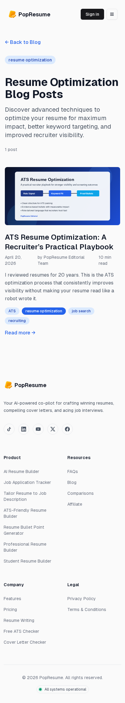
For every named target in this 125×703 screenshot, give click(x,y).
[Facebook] (67, 429)
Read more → (20, 333)
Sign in (92, 14)
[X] (52, 429)
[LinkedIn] (23, 429)
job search (81, 311)
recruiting (17, 321)
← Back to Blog (23, 42)
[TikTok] (9, 429)
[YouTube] (38, 429)
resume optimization (43, 311)
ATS (12, 311)
